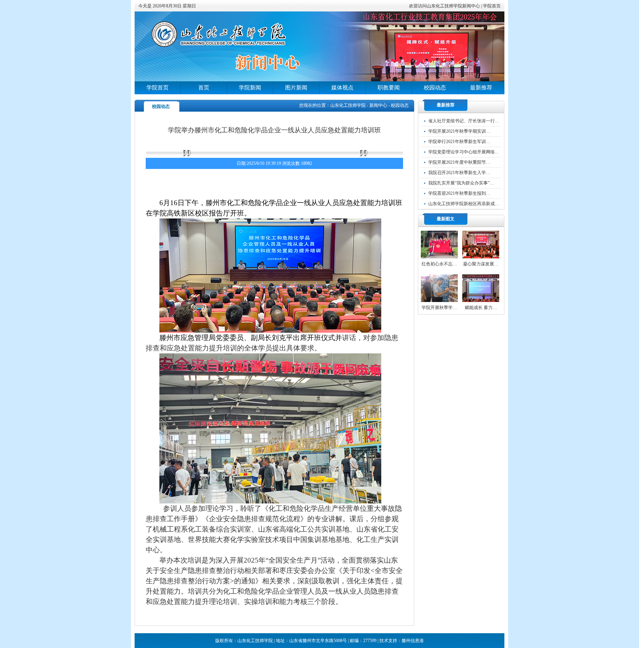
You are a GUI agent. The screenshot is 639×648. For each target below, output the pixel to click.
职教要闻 (389, 88)
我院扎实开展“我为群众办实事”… (461, 183)
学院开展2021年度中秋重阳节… (459, 162)
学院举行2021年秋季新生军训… (459, 141)
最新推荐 (481, 88)
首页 (203, 88)
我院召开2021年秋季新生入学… (459, 172)
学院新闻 (250, 88)
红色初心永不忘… (439, 264)
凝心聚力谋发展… (480, 264)
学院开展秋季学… (439, 307)
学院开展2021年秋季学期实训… (459, 131)
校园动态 (435, 88)
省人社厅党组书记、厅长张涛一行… (463, 120)
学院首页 (492, 6)
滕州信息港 (413, 640)
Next (473, 47)
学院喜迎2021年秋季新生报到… (459, 193)
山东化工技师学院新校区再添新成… (463, 203)
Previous (166, 47)
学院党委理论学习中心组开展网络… (463, 152)
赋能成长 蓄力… (481, 307)
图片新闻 (296, 88)
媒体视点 (342, 88)
